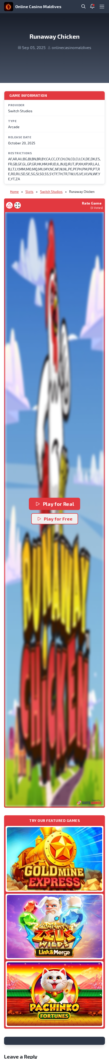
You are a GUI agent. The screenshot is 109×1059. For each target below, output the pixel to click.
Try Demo (54, 858)
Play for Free (58, 519)
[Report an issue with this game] (9, 205)
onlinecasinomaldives (71, 47)
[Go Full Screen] (17, 205)
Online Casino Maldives (38, 6)
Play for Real (58, 503)
